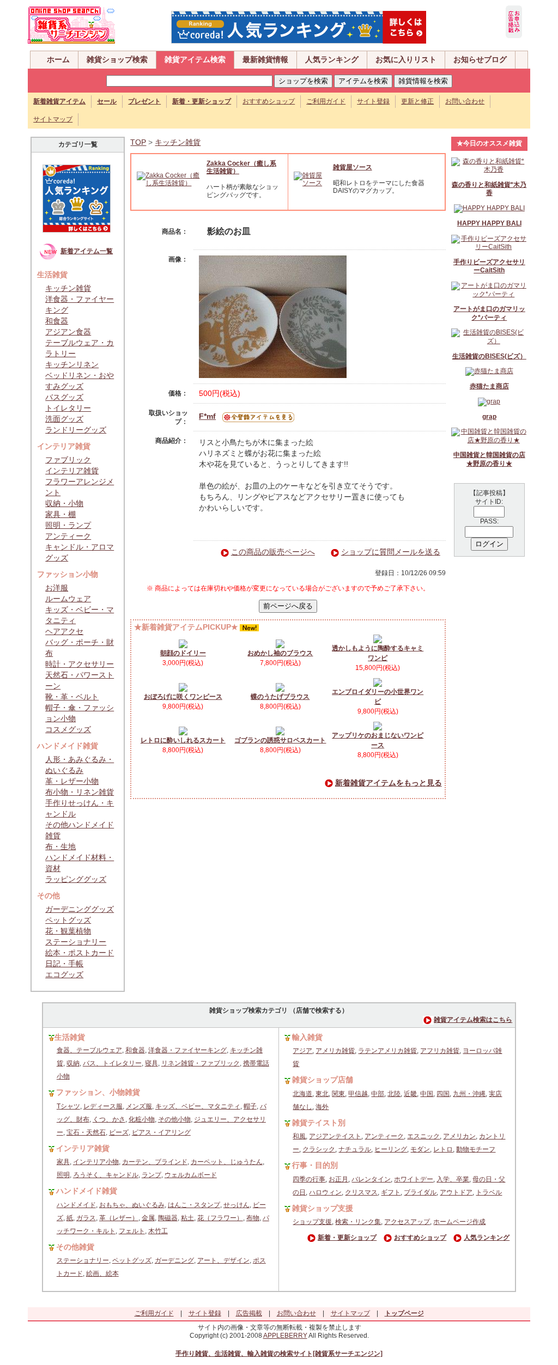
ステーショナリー (75, 941)
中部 (377, 1094)
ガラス (86, 1218)
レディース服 (103, 1106)
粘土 (187, 1218)
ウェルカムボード (191, 1175)
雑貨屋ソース (352, 167)
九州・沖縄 (469, 1094)
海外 (322, 1107)
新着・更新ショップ (347, 1237)
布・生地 (60, 846)
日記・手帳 (64, 963)
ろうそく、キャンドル (105, 1175)
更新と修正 (417, 101)
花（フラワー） (220, 1218)
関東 (338, 1094)
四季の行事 (309, 1179)
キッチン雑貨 (68, 288)
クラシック (318, 1149)
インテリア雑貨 (72, 470)
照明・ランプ (68, 525)
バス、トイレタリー (112, 1063)
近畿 (410, 1094)
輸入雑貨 (307, 1037)
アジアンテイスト (335, 1136)
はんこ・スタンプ (194, 1205)
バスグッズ (64, 397)
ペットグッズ (68, 920)
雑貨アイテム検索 (195, 59)
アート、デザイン (223, 1260)
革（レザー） (118, 1218)
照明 (63, 1175)
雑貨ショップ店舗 (322, 1079)
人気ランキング (332, 59)
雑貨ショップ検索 (117, 59)
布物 (252, 1218)
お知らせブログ (480, 59)
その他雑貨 (75, 1246)
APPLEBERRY (285, 1335)
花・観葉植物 (68, 931)
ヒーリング (390, 1149)
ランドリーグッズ (75, 429)
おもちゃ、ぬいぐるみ (132, 1205)
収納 (73, 1063)
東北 (322, 1094)
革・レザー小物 (72, 781)
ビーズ (119, 1132)
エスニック (423, 1136)
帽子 (250, 1106)
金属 (148, 1218)
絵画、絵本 (102, 1273)
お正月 (338, 1179)
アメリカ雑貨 (335, 1051)
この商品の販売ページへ (273, 551)
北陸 (394, 1094)
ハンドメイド (76, 1205)
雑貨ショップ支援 (322, 1208)
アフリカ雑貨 (439, 1051)
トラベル (489, 1192)
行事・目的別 (315, 1165)
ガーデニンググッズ (79, 909)
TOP (138, 142)
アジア (302, 1051)
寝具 (151, 1063)
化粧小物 (142, 1119)
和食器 (56, 320)
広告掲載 (249, 1313)
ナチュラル (354, 1149)
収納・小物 (64, 503)
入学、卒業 (452, 1179)
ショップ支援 (312, 1222)
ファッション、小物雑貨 (98, 1092)
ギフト (391, 1192)
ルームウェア (68, 598)
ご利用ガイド (325, 101)
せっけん (236, 1205)
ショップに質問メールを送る (390, 551)
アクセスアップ (407, 1222)
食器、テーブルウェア (89, 1050)
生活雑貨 (69, 1037)
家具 (63, 1162)
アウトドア (456, 1192)
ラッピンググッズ (75, 879)
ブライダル (420, 1192)
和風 (299, 1136)
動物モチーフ (475, 1149)
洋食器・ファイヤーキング (187, 1050)
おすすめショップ (268, 101)
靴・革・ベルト (72, 696)
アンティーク (68, 536)
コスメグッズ (68, 729)
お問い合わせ (464, 101)
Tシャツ (68, 1106)
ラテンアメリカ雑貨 (387, 1051)
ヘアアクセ (64, 631)
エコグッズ (64, 974)
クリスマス (361, 1192)
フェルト (132, 1231)
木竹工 (158, 1231)
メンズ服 (139, 1106)
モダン (420, 1149)
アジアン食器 (68, 331)
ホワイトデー (413, 1179)
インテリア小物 (96, 1162)
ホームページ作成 (459, 1222)
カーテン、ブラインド (154, 1162)
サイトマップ (52, 119)
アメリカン (459, 1136)
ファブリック (68, 459)
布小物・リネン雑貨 (79, 792)
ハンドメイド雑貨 (86, 1190)
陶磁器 (168, 1218)
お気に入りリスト (405, 59)
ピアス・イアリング (161, 1132)
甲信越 (358, 1094)
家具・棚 (60, 514)
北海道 (302, 1094)
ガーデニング (174, 1260)
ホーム (58, 59)
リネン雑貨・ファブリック (200, 1063)
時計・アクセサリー (79, 664)
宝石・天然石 (86, 1132)
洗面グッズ (64, 419)
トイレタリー (68, 408)
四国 (443, 1094)
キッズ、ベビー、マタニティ (197, 1106)
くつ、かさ (109, 1119)
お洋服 (56, 587)
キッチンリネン (72, 364)
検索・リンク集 (358, 1222)
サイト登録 (373, 101)
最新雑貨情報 (265, 59)
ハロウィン (325, 1192)
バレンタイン (371, 1179)
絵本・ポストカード (79, 952)
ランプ (151, 1175)
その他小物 (174, 1119)
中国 (426, 1094)
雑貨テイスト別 (318, 1122)
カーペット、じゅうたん (227, 1162)
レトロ (443, 1149)
